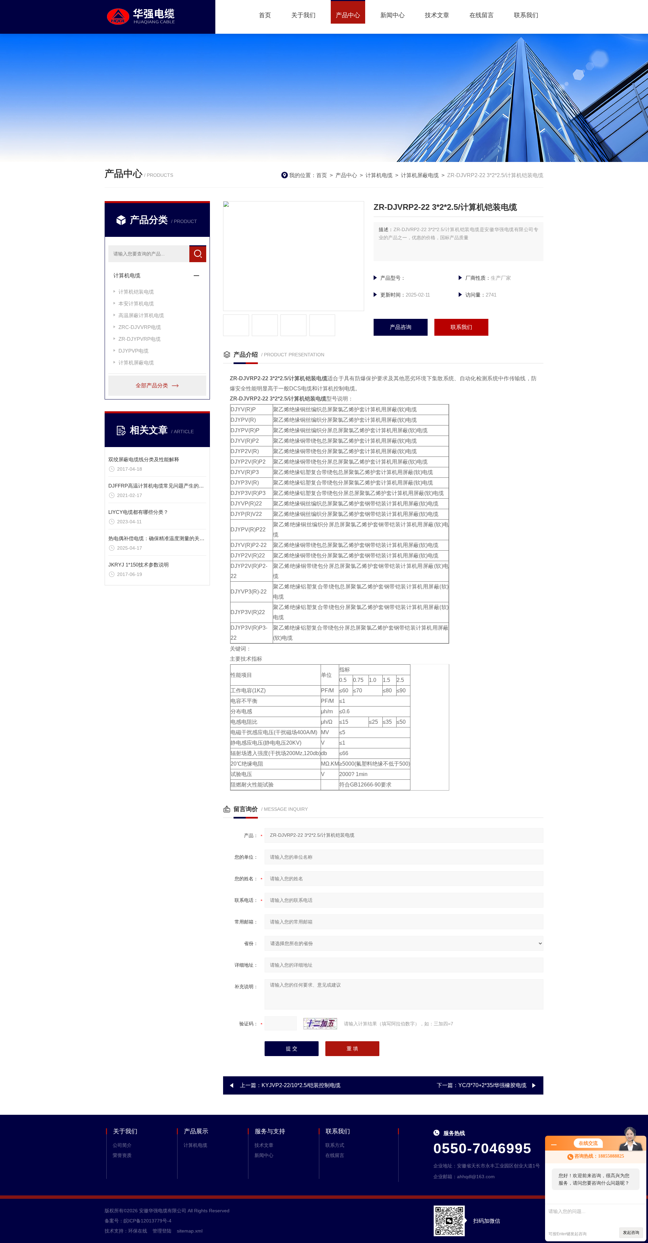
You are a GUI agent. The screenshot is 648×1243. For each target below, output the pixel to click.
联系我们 (526, 15)
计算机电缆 (379, 175)
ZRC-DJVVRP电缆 (139, 327)
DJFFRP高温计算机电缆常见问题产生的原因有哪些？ (168, 486)
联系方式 (334, 1145)
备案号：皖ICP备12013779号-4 (138, 1220)
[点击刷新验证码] (320, 1023)
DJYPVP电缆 (133, 351)
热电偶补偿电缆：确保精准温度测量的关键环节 (161, 538)
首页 (265, 15)
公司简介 (122, 1145)
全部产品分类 (152, 385)
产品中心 (348, 15)
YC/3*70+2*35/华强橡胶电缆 (492, 1085)
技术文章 (437, 15)
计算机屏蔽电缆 (420, 175)
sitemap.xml (189, 1231)
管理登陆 (162, 1231)
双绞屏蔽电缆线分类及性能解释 (143, 459)
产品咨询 (400, 327)
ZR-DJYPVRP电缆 (139, 339)
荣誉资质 (122, 1155)
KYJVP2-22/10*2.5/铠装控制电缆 (301, 1085)
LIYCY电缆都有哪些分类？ (138, 512)
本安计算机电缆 (136, 303)
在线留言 (481, 15)
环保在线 (137, 1231)
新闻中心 (392, 15)
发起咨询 (631, 1232)
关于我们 (303, 15)
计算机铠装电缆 (136, 292)
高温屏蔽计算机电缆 (141, 315)
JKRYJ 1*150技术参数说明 (138, 565)
